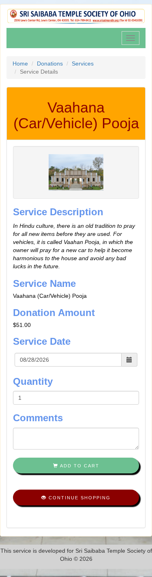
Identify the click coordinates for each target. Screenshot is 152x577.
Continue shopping (79, 497)
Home (20, 63)
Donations (50, 63)
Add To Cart (78, 465)
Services (83, 63)
